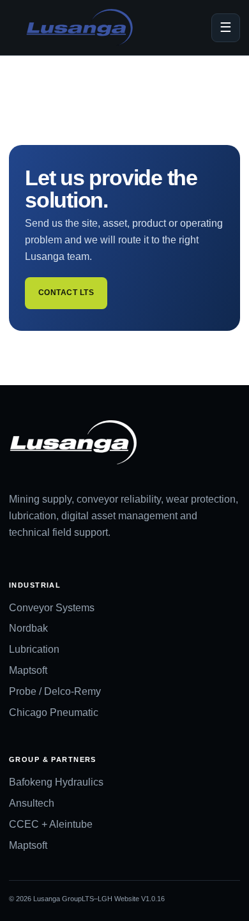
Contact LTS (66, 292)
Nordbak (28, 628)
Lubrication (34, 649)
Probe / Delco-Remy (55, 691)
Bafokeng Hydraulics (56, 782)
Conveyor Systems (51, 607)
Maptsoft (28, 670)
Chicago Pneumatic (53, 712)
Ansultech (31, 803)
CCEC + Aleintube (51, 824)
